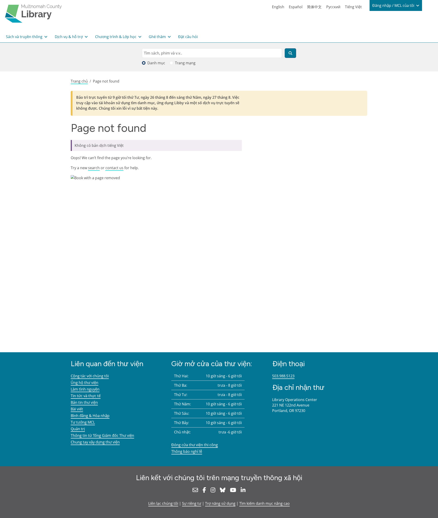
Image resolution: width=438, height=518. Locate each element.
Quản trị (78, 428)
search (94, 167)
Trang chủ (79, 81)
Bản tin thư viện (84, 402)
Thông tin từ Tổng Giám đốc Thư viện (102, 435)
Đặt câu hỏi (188, 36)
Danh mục (156, 62)
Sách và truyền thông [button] (24, 36)
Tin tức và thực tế (86, 395)
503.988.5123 (283, 375)
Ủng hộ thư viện (84, 382)
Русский (333, 6)
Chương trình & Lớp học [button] (116, 36)
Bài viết (77, 409)
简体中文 (314, 6)
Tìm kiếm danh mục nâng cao (264, 503)
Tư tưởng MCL (83, 422)
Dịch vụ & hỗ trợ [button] (69, 36)
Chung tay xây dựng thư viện (95, 442)
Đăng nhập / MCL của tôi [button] (393, 5)
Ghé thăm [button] (158, 36)
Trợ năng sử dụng (220, 503)
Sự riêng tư (191, 503)
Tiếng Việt (353, 6)
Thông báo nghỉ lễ (186, 451)
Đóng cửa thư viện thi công (194, 444)
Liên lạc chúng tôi (163, 503)
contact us (114, 167)
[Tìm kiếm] (290, 53)
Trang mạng (185, 62)
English (278, 6)
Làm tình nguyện (85, 389)
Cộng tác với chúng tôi (90, 375)
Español (295, 6)
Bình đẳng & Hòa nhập (90, 415)
